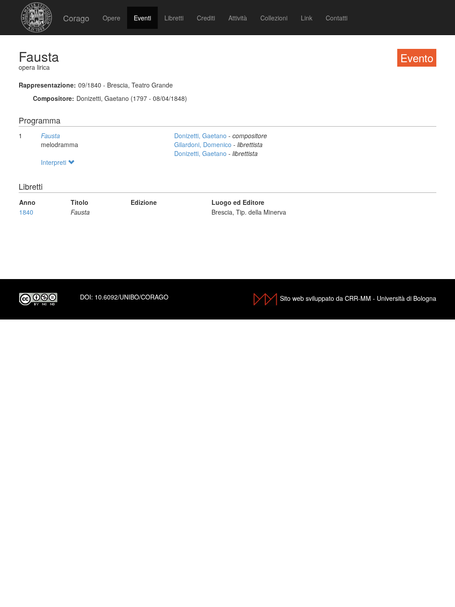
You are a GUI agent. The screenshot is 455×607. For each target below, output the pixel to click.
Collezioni (273, 17)
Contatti (336, 17)
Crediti (206, 17)
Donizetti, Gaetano (201, 135)
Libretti (174, 17)
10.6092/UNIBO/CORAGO (131, 296)
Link (306, 17)
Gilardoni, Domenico (203, 144)
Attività (237, 17)
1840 (26, 212)
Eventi (142, 17)
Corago (76, 18)
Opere (111, 17)
